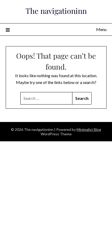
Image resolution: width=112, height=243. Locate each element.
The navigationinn (56, 11)
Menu (101, 29)
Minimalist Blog (89, 129)
